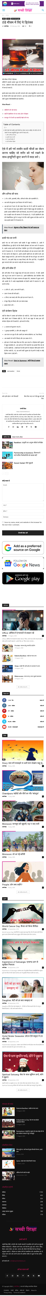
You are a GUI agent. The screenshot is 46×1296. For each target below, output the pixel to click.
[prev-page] (3, 473)
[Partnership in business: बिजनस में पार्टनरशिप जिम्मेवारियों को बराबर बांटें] (7, 455)
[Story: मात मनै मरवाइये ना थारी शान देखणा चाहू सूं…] (23, 750)
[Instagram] (14, 427)
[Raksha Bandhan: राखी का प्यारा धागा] (7, 658)
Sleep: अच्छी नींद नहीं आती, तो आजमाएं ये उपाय (27, 666)
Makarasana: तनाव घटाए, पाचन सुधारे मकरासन (28, 676)
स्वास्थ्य (8, 18)
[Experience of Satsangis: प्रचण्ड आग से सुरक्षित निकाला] (23, 949)
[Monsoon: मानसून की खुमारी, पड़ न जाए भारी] (23, 811)
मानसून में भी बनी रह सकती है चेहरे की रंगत (16, 118)
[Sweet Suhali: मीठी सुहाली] (7, 465)
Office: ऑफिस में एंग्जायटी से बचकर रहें (18, 633)
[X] (32, 427)
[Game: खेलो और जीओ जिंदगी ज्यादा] (8, 1164)
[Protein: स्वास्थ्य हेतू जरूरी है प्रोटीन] (7, 648)
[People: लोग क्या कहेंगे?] (23, 871)
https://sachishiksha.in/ (23, 411)
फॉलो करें (42, 705)
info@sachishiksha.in (17, 1261)
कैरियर (4, 458)
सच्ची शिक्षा (6, 26)
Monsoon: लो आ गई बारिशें (13, 854)
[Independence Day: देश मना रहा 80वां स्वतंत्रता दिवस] (8, 1123)
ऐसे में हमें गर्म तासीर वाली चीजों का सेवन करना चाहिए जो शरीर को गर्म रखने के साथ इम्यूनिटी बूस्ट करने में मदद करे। (23, 131)
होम (3, 15)
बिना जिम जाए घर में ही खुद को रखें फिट (34, 397)
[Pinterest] (27, 427)
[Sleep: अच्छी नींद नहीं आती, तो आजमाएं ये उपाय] (7, 668)
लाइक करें (42, 700)
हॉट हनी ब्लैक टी (11, 139)
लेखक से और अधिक (17, 437)
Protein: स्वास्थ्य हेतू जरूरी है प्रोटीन (25, 645)
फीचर (4, 881)
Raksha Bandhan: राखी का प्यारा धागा (25, 656)
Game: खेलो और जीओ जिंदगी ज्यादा (26, 1161)
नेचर (3, 820)
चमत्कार (4, 958)
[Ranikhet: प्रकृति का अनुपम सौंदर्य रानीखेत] (7, 445)
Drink (18, 371)
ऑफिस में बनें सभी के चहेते (23, 1172)
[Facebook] (9, 427)
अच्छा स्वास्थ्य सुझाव (15, 18)
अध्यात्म (4, 922)
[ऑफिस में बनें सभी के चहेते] (8, 1175)
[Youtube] (36, 427)
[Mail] (23, 427)
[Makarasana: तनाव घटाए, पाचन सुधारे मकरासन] (7, 679)
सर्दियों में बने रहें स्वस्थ (10, 110)
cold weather (10, 371)
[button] (3, 10)
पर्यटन (4, 447)
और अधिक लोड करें (22, 687)
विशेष (4, 759)
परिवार (4, 996)
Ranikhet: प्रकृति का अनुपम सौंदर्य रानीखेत (28, 442)
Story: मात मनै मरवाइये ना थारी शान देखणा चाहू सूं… (23, 763)
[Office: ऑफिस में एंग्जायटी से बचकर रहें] (23, 620)
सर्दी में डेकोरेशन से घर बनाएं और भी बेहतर (16, 114)
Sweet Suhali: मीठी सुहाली (23, 463)
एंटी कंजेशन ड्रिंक (11, 141)
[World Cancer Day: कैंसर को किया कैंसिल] (23, 913)
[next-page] (7, 473)
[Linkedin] (18, 427)
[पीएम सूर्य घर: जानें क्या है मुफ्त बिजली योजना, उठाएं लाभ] (8, 1152)
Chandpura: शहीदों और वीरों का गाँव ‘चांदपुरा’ (20, 793)
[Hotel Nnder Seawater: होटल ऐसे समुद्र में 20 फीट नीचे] (23, 1023)
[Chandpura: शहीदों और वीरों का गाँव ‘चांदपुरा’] (23, 780)
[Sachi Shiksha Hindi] (23, 1229)
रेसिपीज (4, 468)
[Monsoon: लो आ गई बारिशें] (23, 841)
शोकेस (7, 15)
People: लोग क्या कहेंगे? (12, 884)
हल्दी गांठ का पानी (11, 137)
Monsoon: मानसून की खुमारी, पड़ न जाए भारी (20, 824)
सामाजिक (4, 1032)
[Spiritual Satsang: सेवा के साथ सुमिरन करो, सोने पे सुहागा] (23, 1061)
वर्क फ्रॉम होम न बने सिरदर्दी (10, 396)
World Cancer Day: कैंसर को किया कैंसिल (20, 926)
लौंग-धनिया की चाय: (11, 135)
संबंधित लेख (6, 437)
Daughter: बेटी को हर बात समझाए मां (17, 1000)
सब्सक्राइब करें (41, 727)
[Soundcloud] (28, 1276)
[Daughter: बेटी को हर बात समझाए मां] (23, 987)
